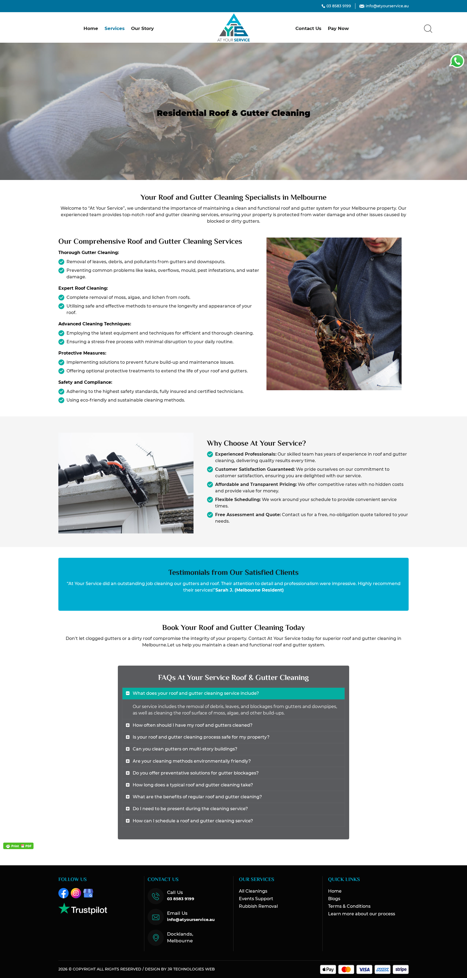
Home (91, 28)
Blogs (334, 898)
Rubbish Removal (258, 906)
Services (115, 28)
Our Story (142, 28)
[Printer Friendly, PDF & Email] (18, 846)
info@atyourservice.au (387, 6)
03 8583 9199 (338, 6)
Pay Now (338, 28)
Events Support (256, 898)
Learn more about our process (361, 913)
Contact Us (308, 28)
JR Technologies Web (191, 969)
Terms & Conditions (349, 906)
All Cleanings (253, 891)
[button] (428, 28)
